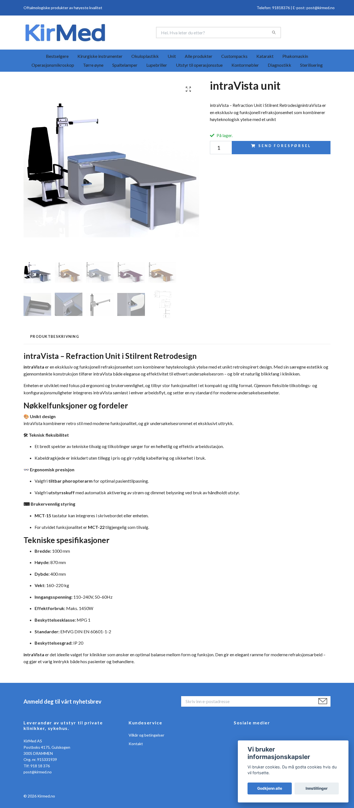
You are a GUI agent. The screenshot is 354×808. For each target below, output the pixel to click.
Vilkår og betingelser (146, 736)
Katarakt (265, 57)
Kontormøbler (245, 66)
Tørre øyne (93, 66)
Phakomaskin (295, 57)
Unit (172, 57)
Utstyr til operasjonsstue (199, 66)
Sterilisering (311, 66)
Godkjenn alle (269, 788)
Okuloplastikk (145, 57)
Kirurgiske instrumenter (100, 57)
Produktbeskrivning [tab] (54, 338)
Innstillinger (317, 788)
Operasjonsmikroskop (53, 66)
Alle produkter (198, 57)
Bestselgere (57, 57)
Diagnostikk (279, 66)
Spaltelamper (124, 66)
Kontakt (136, 745)
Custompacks (234, 57)
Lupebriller (156, 66)
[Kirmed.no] (100, 33)
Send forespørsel (284, 147)
